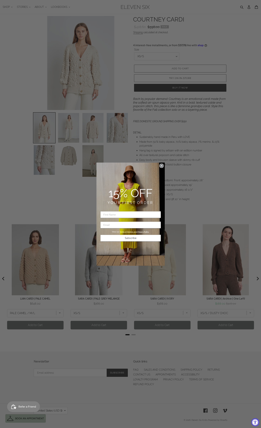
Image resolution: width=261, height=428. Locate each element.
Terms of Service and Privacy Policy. (134, 232)
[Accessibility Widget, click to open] (255, 422)
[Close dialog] (161, 166)
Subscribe (130, 238)
